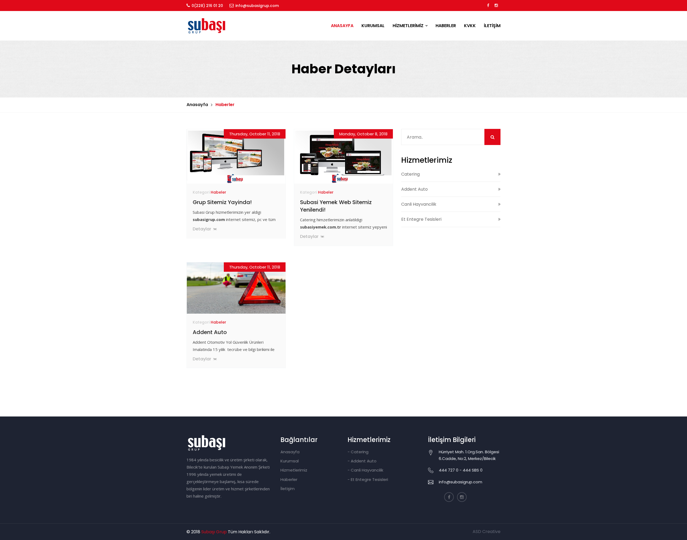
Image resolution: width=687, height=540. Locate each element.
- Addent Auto (362, 461)
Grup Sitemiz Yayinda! (222, 202)
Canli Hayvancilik (418, 204)
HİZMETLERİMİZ (408, 26)
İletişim (287, 488)
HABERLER (446, 26)
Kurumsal (289, 461)
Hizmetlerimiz (293, 470)
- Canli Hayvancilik (365, 470)
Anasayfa (197, 105)
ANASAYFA (342, 26)
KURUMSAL (373, 26)
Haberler (288, 479)
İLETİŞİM (492, 26)
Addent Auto (210, 332)
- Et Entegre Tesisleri (368, 479)
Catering (410, 174)
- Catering (358, 452)
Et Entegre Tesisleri (421, 219)
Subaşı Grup (214, 532)
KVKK (470, 26)
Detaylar (202, 229)
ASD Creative (486, 531)
